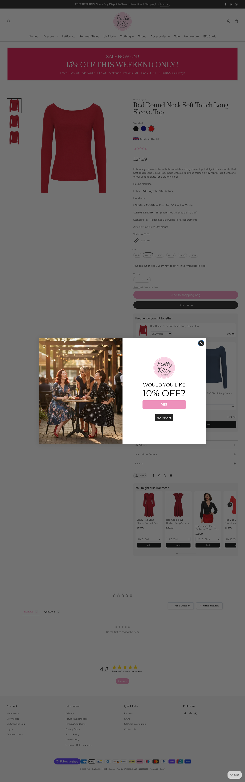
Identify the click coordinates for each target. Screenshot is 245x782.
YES (164, 404)
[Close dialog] (201, 343)
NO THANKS (164, 417)
